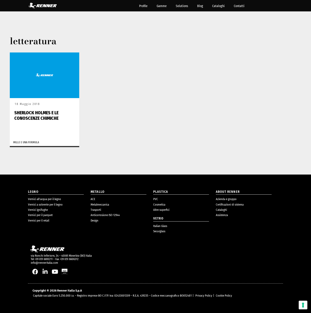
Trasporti (96, 209)
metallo (98, 192)
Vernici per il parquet (40, 215)
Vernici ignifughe (38, 209)
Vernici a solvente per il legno (45, 204)
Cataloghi (218, 6)
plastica (160, 192)
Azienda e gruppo (226, 199)
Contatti (239, 6)
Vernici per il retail (38, 220)
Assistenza (222, 215)
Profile (143, 6)
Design (94, 220)
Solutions (182, 6)
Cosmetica (159, 204)
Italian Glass (160, 226)
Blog (200, 6)
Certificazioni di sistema (230, 204)
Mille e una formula (26, 142)
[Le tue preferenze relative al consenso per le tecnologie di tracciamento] (303, 305)
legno (33, 192)
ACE (93, 199)
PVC (155, 199)
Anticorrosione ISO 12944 (105, 215)
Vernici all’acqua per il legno (44, 199)
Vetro (158, 218)
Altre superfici (161, 209)
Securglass (159, 231)
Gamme (162, 6)
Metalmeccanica (100, 204)
